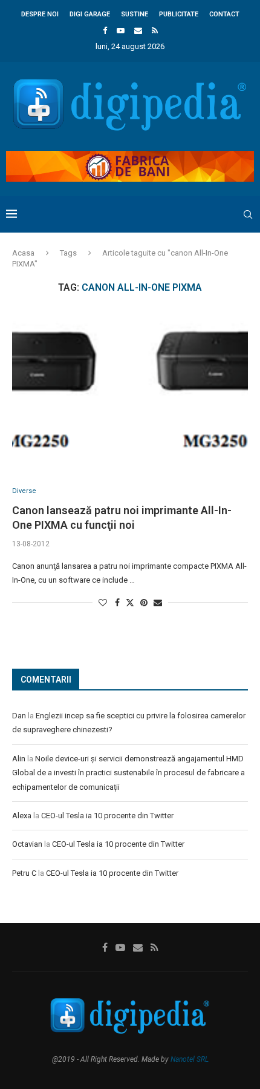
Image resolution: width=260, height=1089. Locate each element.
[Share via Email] (158, 602)
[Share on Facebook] (117, 602)
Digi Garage (90, 14)
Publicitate (178, 14)
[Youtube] (121, 30)
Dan (19, 715)
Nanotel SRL (190, 1059)
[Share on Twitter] (130, 602)
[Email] (138, 30)
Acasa (23, 252)
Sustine (134, 14)
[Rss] (155, 30)
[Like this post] (103, 602)
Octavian (27, 844)
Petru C (24, 873)
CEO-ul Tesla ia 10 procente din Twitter (107, 815)
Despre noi (40, 14)
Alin (18, 758)
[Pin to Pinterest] (144, 602)
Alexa (21, 815)
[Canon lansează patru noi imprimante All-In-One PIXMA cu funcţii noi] (130, 390)
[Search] (248, 214)
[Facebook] (105, 30)
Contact (224, 14)
